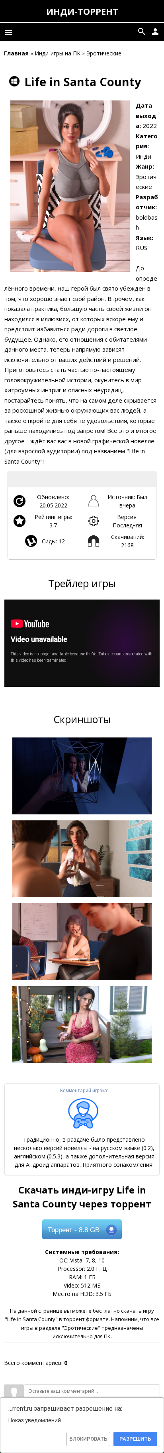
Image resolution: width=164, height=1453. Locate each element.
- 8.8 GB (74, 1230)
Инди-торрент (82, 11)
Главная (16, 53)
